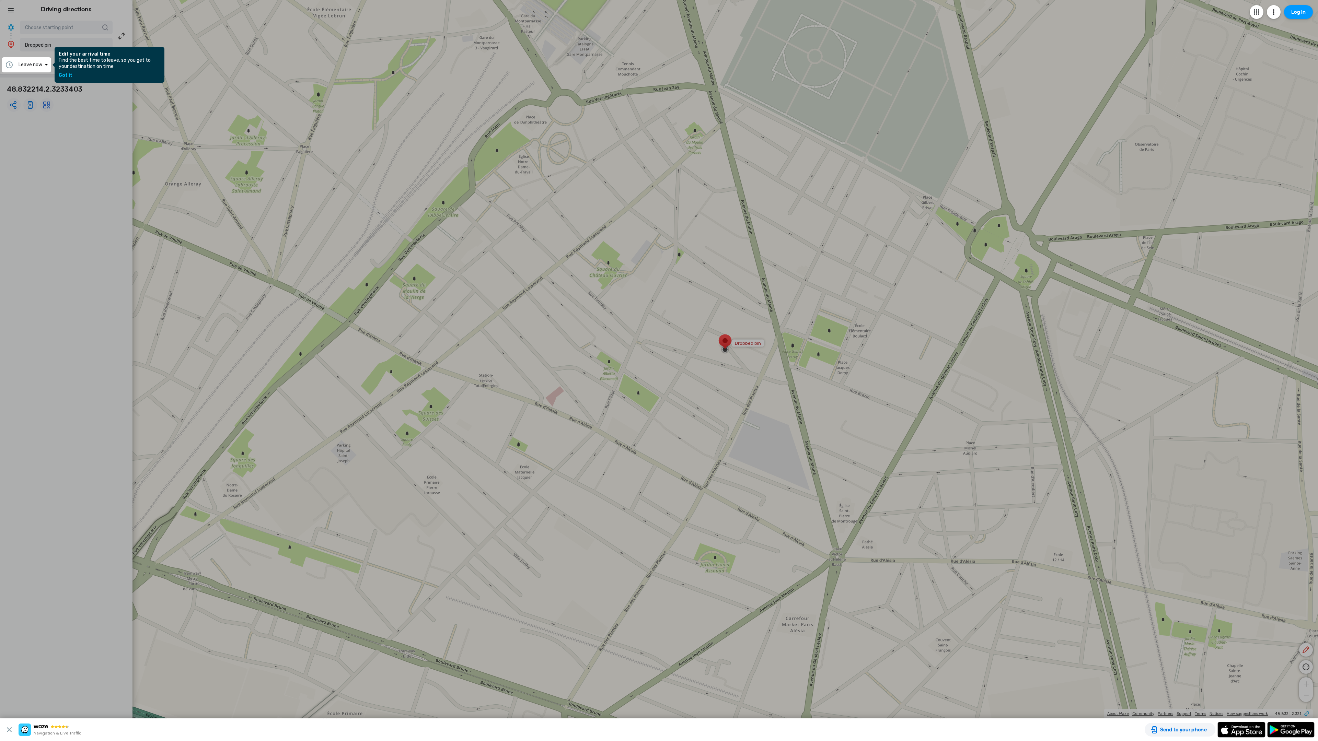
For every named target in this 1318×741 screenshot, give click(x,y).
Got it (65, 75)
